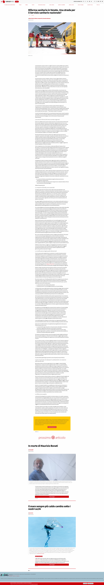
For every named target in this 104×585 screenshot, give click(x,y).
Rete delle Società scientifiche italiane (10, 4)
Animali (39, 556)
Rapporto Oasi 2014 (50, 264)
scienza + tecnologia (80, 4)
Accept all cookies (90, 583)
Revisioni (33, 15)
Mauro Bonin (31, 18)
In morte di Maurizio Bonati (43, 445)
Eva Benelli (31, 449)
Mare (41, 556)
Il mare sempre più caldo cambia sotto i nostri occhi (49, 508)
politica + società (71, 4)
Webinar (27, 4)
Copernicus (37, 559)
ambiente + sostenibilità (61, 4)
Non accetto (85, 583)
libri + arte (98, 4)
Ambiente (36, 556)
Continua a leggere (52, 496)
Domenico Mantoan (46, 18)
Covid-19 (33, 4)
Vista (30, 15)
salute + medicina (51, 4)
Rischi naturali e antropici (41, 4)
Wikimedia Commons (40, 553)
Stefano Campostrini (38, 18)
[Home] (8, 1)
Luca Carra (31, 513)
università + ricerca (90, 4)
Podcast (20, 4)
